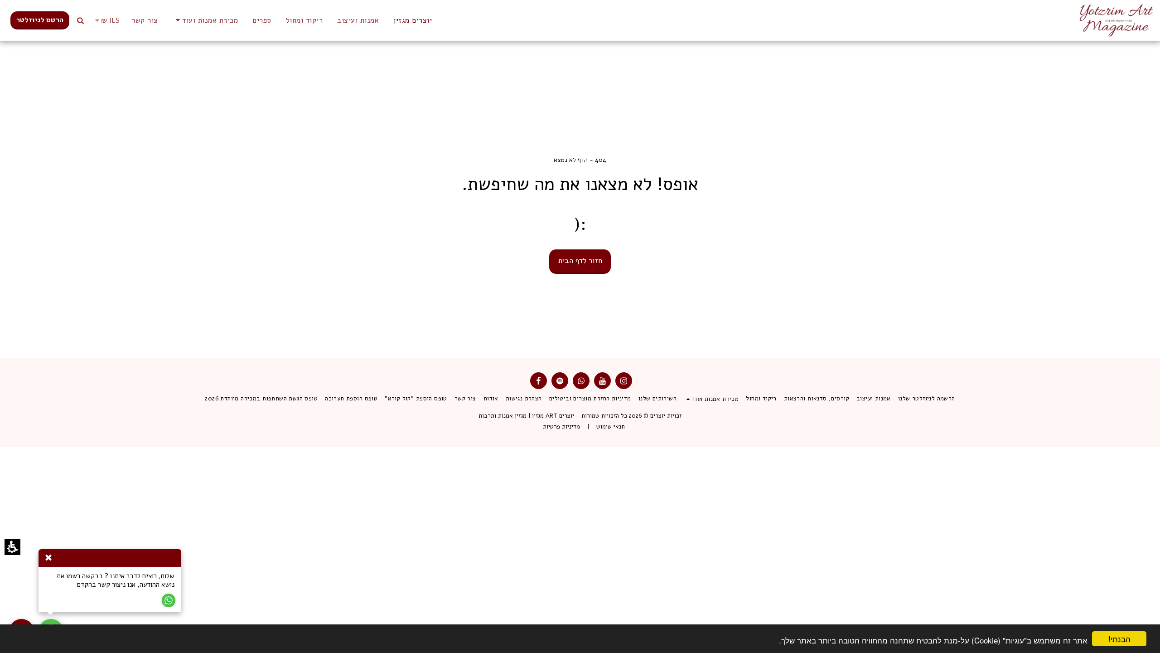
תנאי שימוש (610, 427)
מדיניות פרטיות (561, 427)
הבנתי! (1124, 639)
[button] (106, 20)
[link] (39, 20)
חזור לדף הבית (580, 260)
